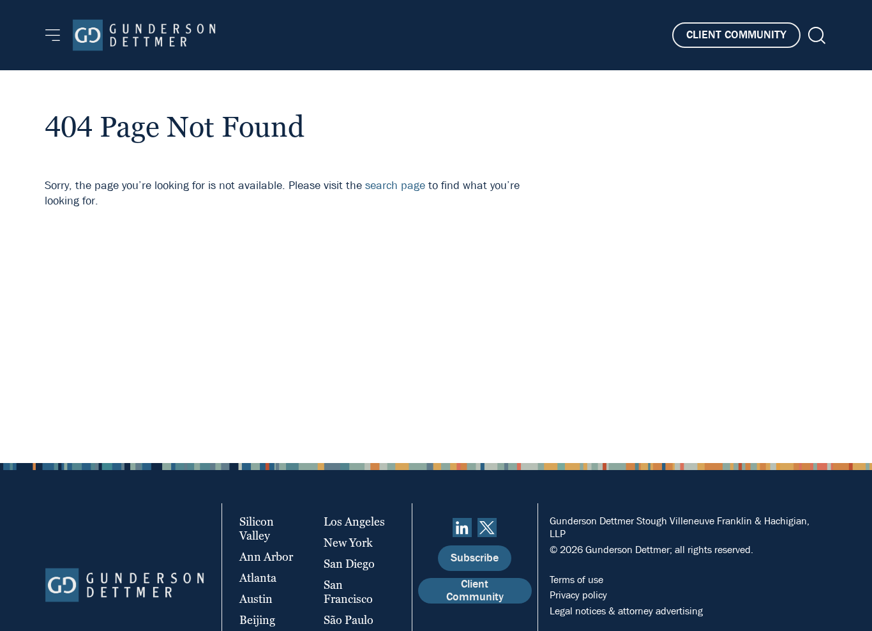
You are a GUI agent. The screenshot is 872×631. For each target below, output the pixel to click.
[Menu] (53, 35)
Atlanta (257, 577)
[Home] (144, 35)
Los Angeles (354, 521)
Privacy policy (578, 595)
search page (395, 185)
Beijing (257, 620)
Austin (256, 598)
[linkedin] (462, 527)
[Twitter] (487, 527)
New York (348, 542)
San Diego (349, 563)
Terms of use (576, 579)
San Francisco (348, 591)
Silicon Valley (256, 528)
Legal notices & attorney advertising (626, 611)
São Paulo (348, 620)
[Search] (815, 35)
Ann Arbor (266, 556)
